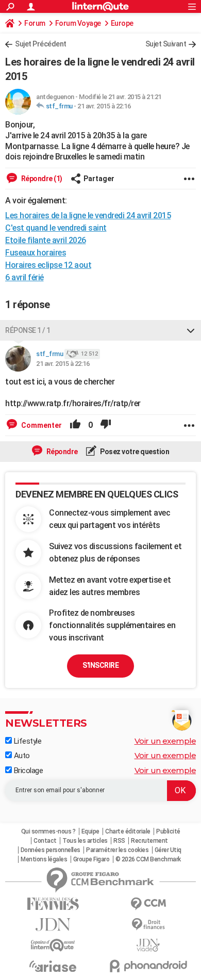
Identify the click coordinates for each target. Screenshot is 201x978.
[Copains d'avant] (52, 945)
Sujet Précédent (40, 44)
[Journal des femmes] (52, 903)
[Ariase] (52, 966)
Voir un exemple (165, 741)
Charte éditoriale (127, 831)
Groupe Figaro (91, 859)
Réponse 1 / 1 (28, 330)
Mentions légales (44, 859)
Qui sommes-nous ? (48, 831)
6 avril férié (24, 277)
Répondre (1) (41, 178)
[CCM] (148, 903)
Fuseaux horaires (35, 253)
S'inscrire (100, 665)
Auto (21, 755)
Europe (122, 23)
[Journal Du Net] (52, 924)
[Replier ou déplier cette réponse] (190, 330)
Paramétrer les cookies (117, 850)
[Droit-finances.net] (148, 924)
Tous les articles (85, 840)
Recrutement (149, 840)
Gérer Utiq (168, 850)
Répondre (61, 451)
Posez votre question (134, 451)
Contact (45, 840)
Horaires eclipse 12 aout (48, 265)
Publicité (168, 831)
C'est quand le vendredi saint (56, 228)
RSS (119, 840)
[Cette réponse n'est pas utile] (105, 425)
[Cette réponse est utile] (75, 425)
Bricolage (27, 770)
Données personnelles (50, 850)
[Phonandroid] (148, 965)
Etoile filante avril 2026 (45, 240)
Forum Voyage (78, 23)
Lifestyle (26, 741)
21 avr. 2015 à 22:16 (103, 106)
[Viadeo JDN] (148, 945)
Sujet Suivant (166, 44)
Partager (98, 178)
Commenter (41, 425)
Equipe (90, 831)
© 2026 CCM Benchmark (148, 859)
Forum (34, 23)
